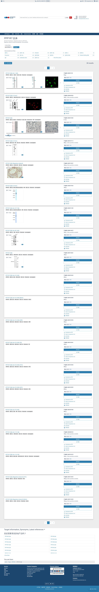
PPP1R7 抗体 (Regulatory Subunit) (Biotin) (16, 499)
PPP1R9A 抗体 (54, 539)
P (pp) (9, 562)
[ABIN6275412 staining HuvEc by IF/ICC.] (34, 104)
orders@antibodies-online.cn (84, 18)
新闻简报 (6, 570)
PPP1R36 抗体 (8, 547)
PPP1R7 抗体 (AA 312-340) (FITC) (14, 365)
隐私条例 (48, 587)
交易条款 (60, 587)
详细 (78, 83)
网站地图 (6, 575)
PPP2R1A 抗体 (54, 550)
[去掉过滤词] (11, 47)
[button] (60, 83)
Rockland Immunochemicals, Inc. (79, 580)
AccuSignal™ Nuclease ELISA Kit (33, 570)
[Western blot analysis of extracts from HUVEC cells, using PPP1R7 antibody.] (15, 104)
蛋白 (22, 33)
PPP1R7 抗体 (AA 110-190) (12, 454)
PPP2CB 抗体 (53, 547)
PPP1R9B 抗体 (54, 542)
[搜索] (70, 17)
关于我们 (38, 587)
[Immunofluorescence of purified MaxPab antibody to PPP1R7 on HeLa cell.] (53, 82)
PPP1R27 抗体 (8, 553)
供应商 (33, 33)
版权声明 (43, 587)
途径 (37, 33)
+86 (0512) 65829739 (41, 1)
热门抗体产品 (7, 573)
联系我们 (48, 1)
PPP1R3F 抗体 (8, 539)
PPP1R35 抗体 (8, 550)
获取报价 (78, 80)
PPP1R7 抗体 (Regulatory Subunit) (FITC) (16, 477)
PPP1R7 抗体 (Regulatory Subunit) (14, 163)
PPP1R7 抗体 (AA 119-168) (12, 432)
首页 (6, 562)
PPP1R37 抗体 (8, 544)
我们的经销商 (30, 576)
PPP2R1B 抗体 (54, 553)
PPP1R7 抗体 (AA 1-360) (12, 73)
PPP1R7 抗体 (9, 118)
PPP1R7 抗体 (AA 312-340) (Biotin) (14, 297)
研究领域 (41, 33)
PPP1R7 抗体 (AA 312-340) (12, 275)
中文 (3, 1)
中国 (70, 77)
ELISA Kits (17, 33)
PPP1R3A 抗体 (8, 542)
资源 (5, 572)
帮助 (5, 569)
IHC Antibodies (30, 573)
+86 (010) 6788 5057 (79, 575)
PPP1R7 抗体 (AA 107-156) (12, 208)
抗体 (13, 33)
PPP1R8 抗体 (53, 536)
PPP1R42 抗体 (8, 536)
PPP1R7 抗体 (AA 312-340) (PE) (14, 342)
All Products (7, 33)
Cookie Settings (54, 587)
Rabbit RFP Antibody (31, 572)
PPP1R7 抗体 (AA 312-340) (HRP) (14, 320)
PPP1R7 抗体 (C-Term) (11, 95)
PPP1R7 (13, 562)
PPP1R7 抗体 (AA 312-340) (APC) (14, 387)
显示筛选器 (9, 63)
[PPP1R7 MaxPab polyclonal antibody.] (34, 82)
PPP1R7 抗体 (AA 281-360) (12, 230)
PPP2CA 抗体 (53, 544)
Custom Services (27, 33)
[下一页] (53, 68)
